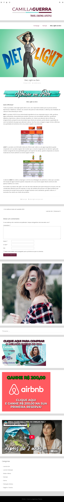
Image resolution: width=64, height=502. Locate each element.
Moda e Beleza (7, 473)
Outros (5, 480)
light (33, 199)
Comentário (6, 225)
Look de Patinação (8, 470)
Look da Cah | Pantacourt (53, 211)
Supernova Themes (37, 499)
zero (42, 199)
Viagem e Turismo (8, 487)
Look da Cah (6, 466)
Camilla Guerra (37, 83)
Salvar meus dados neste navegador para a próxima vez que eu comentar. (24, 251)
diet (31, 199)
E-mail (5, 244)
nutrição (37, 199)
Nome (5, 241)
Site (4, 248)
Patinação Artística (8, 484)
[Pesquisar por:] (32, 331)
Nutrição (44, 25)
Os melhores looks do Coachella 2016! (14, 209)
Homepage (36, 25)
